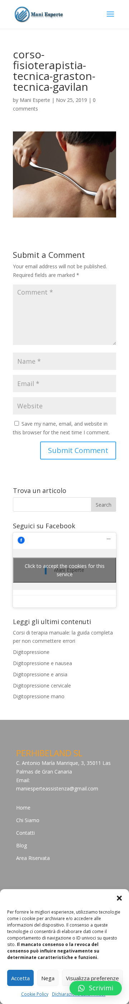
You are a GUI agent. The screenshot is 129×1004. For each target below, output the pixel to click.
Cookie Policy (34, 994)
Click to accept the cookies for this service (65, 570)
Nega (47, 978)
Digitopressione (31, 652)
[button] (119, 898)
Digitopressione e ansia (40, 674)
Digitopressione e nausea (42, 663)
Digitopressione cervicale (42, 685)
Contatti (25, 832)
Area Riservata (33, 858)
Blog (21, 845)
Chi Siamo (27, 820)
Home (23, 807)
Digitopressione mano (38, 696)
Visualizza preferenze (92, 978)
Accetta (20, 978)
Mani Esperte (35, 100)
